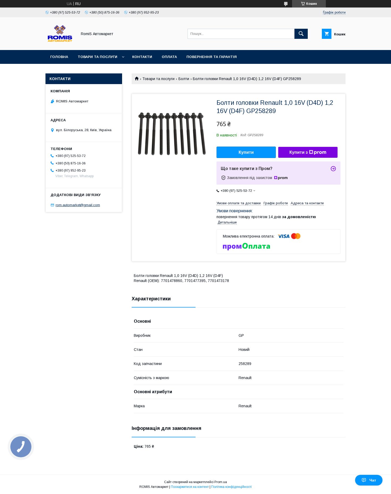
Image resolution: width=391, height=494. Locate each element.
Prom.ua (220, 482)
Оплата (169, 57)
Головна (59, 57)
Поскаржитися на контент (190, 487)
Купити (246, 152)
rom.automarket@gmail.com (78, 205)
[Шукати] (301, 34)
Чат (372, 480)
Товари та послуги (97, 57)
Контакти (142, 57)
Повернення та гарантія (211, 57)
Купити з (298, 152)
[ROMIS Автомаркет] (59, 43)
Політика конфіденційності (231, 487)
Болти (183, 79)
